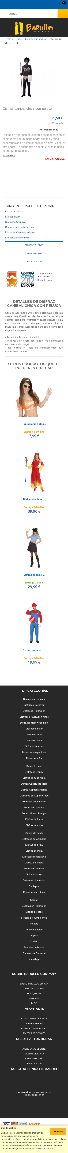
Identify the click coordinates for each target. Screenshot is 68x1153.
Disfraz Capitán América (34, 789)
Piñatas (34, 923)
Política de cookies (34, 1033)
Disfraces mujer (34, 728)
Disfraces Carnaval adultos (20, 232)
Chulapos (34, 886)
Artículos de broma (34, 947)
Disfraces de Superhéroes (34, 795)
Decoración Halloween (34, 905)
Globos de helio (34, 911)
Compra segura (34, 1023)
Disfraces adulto (14, 211)
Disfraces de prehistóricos (19, 227)
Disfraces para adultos (35, 39)
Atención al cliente (34, 1049)
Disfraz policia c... (34, 574)
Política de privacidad (34, 1028)
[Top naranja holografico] (34, 397)
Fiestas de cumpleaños (34, 917)
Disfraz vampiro (34, 825)
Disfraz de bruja (34, 844)
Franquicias (34, 993)
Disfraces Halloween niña (34, 722)
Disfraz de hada (34, 819)
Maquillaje (34, 959)
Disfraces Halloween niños (34, 716)
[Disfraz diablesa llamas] (34, 472)
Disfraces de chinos (34, 892)
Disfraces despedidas (34, 752)
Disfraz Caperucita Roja (34, 783)
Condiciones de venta (34, 1018)
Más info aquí (44, 280)
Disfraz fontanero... (34, 650)
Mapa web (34, 998)
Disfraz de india (34, 850)
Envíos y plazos (34, 245)
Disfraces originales (34, 699)
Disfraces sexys (34, 874)
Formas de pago (34, 253)
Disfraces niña (34, 758)
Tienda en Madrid (34, 988)
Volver (10, 39)
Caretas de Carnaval (34, 953)
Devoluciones (34, 261)
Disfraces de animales (34, 838)
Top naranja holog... (34, 423)
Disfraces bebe (34, 734)
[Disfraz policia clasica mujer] (34, 548)
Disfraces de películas (34, 801)
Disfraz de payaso (34, 807)
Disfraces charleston (34, 880)
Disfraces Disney (34, 771)
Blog (34, 1003)
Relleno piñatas (34, 929)
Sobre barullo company (34, 984)
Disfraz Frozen (34, 766)
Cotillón (34, 941)
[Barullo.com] (34, 28)
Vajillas (34, 935)
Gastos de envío (34, 1054)
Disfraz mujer (12, 216)
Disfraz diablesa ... (34, 499)
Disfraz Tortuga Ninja (34, 777)
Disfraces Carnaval (15, 221)
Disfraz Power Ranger (34, 813)
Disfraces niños (34, 740)
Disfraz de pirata (34, 833)
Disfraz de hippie (34, 862)
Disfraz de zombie (34, 868)
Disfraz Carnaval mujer (18, 237)
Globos (34, 900)
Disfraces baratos (34, 746)
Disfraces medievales (34, 856)
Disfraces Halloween (34, 710)
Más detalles (9, 155)
